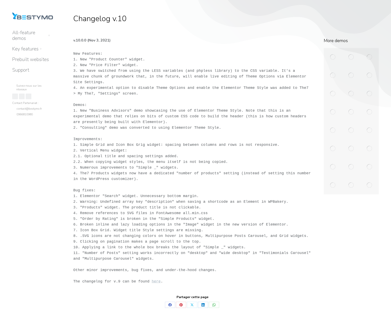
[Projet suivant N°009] (351, 185)
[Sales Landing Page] (351, 112)
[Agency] (333, 112)
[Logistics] (333, 94)
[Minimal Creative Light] (333, 130)
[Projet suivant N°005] (333, 167)
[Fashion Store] (369, 112)
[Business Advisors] (369, 57)
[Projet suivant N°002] (333, 149)
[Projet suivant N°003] (351, 149)
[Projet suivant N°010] (369, 185)
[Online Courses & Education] (369, 94)
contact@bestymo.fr (29, 109)
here (156, 281)
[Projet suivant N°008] (333, 185)
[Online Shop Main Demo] (351, 57)
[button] (330, 3)
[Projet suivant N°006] (351, 167)
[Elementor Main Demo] (333, 57)
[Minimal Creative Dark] (351, 130)
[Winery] (351, 75)
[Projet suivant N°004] (369, 149)
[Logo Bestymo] (369, 130)
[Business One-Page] (351, 94)
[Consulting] (333, 75)
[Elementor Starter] (369, 75)
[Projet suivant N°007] (369, 167)
